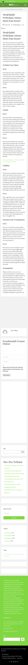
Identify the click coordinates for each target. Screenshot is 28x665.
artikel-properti (8, 533)
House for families (18, 554)
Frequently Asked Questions (9, 658)
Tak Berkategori (8, 538)
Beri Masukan (5, 654)
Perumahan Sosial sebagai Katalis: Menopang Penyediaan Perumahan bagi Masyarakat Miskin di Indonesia (14, 473)
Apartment (5, 554)
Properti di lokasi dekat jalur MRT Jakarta (12, 656)
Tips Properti (8, 541)
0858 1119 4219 (12, 1)
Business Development (11, 554)
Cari (5, 448)
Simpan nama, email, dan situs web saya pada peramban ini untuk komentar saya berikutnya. (13, 369)
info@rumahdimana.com (11, 631)
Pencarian (14, 518)
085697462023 (9, 628)
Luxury (4, 556)
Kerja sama (20, 658)
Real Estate (7, 556)
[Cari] (22, 639)
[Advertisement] (14, 412)
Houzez (22, 554)
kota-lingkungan (9, 535)
